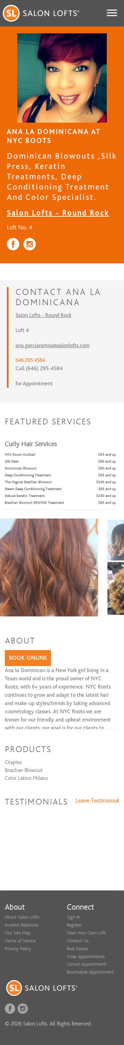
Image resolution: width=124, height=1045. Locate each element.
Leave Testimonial (97, 800)
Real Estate (77, 948)
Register (74, 925)
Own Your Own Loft (86, 932)
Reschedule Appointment (90, 972)
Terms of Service (20, 940)
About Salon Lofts (22, 917)
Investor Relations (21, 925)
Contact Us (78, 940)
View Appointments (86, 956)
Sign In (73, 917)
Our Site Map (18, 932)
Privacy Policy (18, 948)
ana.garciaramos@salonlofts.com (53, 345)
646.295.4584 (30, 360)
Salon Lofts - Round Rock (58, 212)
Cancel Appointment (86, 964)
